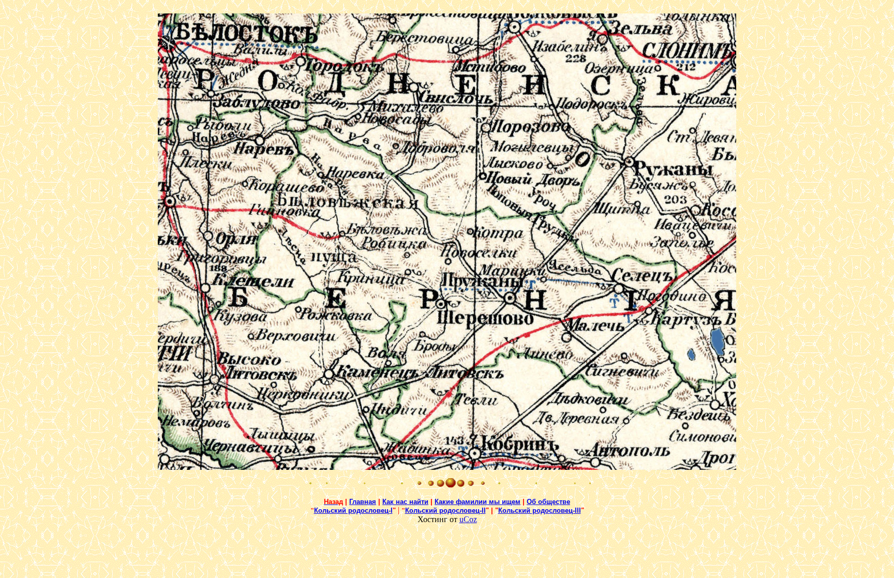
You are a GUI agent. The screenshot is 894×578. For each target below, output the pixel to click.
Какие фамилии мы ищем (477, 502)
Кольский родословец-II (445, 510)
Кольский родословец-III (539, 510)
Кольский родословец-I (353, 510)
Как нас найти (405, 502)
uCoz (468, 519)
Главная (362, 502)
